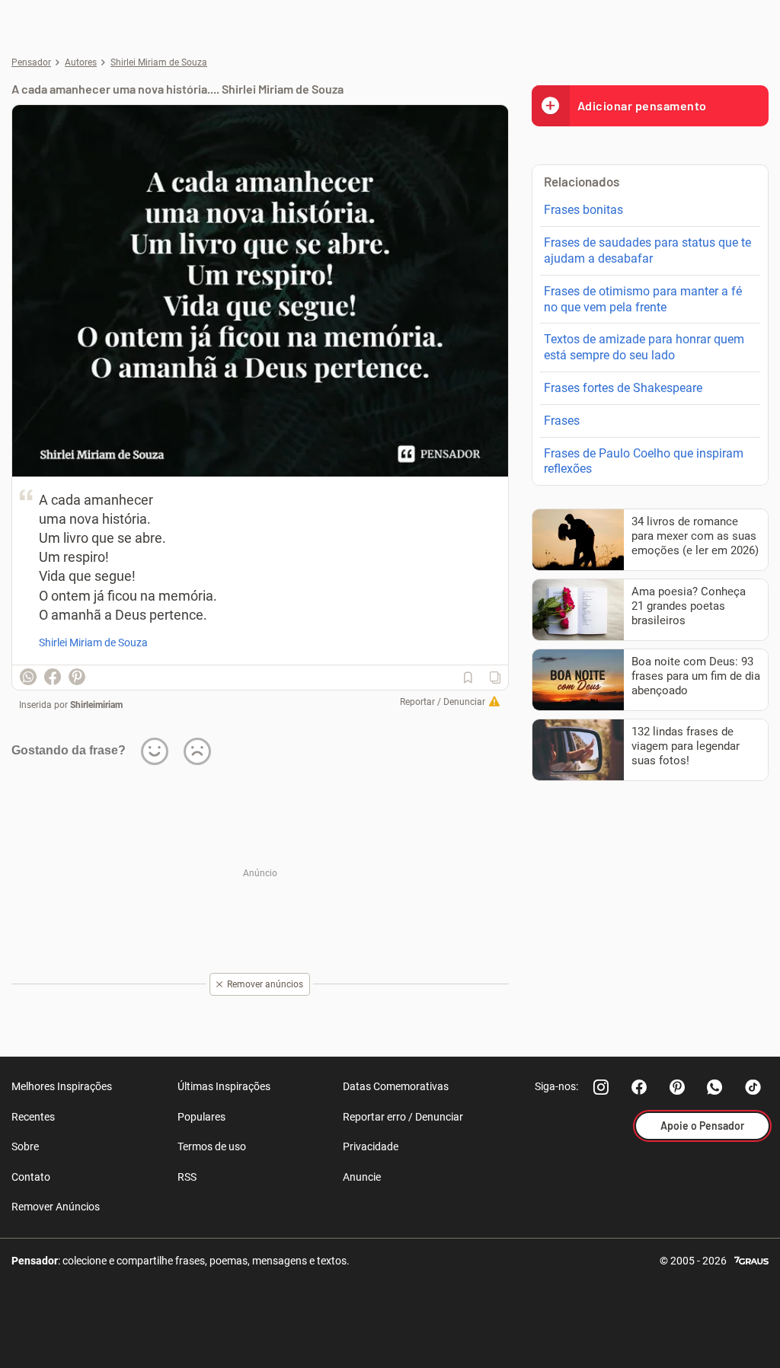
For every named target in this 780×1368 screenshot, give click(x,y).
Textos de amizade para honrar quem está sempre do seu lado (644, 347)
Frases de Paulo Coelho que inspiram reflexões (643, 461)
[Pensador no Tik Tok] (753, 1087)
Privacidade (370, 1146)
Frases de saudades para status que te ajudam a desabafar (647, 250)
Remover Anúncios (55, 1207)
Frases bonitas (583, 209)
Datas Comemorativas (396, 1086)
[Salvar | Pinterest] (77, 676)
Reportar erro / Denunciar (403, 1117)
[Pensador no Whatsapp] (715, 1087)
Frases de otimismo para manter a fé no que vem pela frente (643, 299)
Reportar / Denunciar (442, 702)
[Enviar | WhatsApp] (28, 676)
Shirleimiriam (96, 705)
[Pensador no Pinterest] (677, 1087)
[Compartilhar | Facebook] (52, 676)
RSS (187, 1177)
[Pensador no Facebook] (639, 1087)
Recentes (33, 1117)
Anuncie (362, 1177)
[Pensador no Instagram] (601, 1087)
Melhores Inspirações (61, 1086)
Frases (562, 420)
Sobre (25, 1146)
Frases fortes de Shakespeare (623, 388)
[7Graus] (751, 1259)
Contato (30, 1177)
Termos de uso (211, 1146)
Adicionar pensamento (642, 105)
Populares (201, 1117)
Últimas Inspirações (223, 1086)
